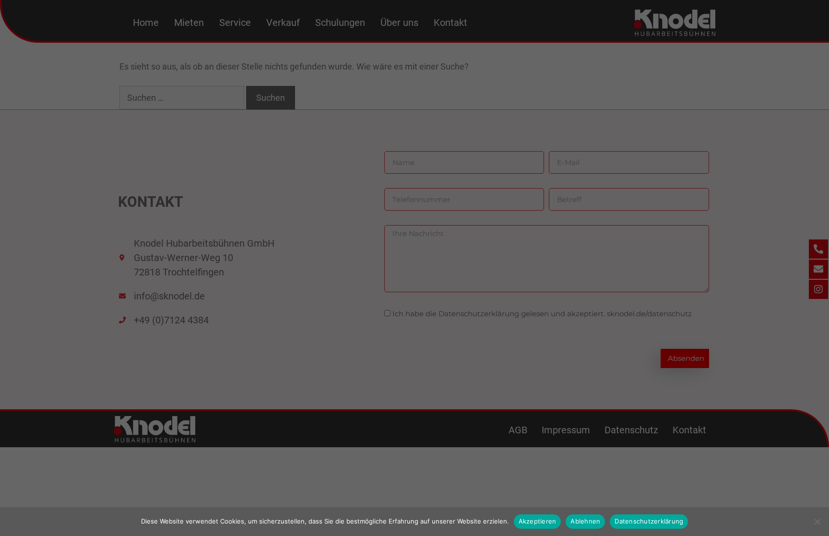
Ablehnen (585, 521)
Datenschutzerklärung (649, 521)
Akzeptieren (538, 521)
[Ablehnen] (817, 521)
